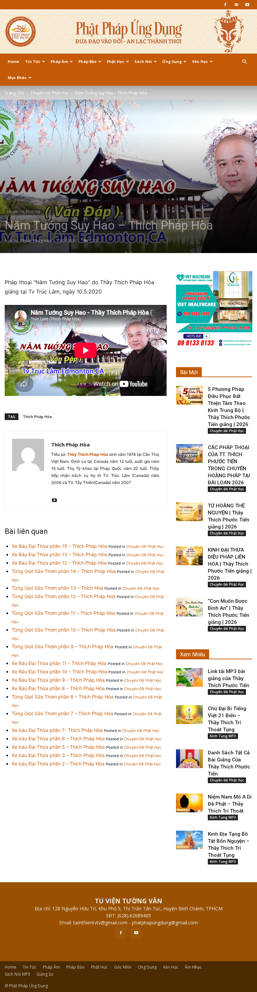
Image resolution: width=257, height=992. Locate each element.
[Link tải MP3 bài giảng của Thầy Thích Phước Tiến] (189, 677)
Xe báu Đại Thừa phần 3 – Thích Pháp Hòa (58, 755)
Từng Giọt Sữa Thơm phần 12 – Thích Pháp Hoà (63, 596)
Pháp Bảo (87, 61)
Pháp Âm (59, 61)
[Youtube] (247, 4)
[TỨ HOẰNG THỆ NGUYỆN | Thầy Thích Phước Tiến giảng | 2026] (189, 511)
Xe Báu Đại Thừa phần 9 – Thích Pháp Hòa (58, 680)
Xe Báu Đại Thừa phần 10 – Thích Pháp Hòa (59, 671)
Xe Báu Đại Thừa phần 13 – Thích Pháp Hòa (59, 554)
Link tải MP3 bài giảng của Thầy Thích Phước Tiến (228, 678)
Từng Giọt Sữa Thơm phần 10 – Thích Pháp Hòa (64, 630)
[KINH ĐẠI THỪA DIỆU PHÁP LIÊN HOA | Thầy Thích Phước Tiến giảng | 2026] (189, 556)
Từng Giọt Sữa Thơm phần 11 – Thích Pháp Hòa (63, 613)
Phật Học (115, 61)
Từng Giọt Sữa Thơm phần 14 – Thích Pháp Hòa (64, 571)
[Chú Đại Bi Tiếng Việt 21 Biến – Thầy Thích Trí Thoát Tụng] (189, 714)
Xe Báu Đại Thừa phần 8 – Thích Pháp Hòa (58, 688)
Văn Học (200, 61)
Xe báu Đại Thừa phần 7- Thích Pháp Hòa (57, 730)
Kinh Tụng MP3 (223, 736)
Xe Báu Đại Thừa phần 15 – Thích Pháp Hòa (59, 546)
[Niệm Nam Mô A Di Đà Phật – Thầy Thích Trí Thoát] (189, 803)
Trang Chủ (14, 93)
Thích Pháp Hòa (36, 240)
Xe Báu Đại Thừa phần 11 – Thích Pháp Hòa (59, 663)
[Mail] (236, 4)
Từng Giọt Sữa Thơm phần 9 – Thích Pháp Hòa (62, 646)
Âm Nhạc (193, 967)
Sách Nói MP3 (17, 974)
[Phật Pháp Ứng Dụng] (128, 32)
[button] (244, 62)
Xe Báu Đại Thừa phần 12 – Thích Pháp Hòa (59, 563)
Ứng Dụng (172, 61)
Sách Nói (143, 61)
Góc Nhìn (123, 967)
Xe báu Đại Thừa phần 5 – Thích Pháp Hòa (58, 747)
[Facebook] (225, 4)
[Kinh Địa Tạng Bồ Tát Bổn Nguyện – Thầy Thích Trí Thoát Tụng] (189, 840)
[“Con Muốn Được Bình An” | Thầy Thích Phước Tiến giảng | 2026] (189, 607)
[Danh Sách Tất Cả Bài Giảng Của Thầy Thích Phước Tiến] (189, 758)
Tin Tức (32, 61)
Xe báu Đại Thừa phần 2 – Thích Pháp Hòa (58, 763)
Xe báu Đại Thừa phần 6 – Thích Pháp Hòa (58, 738)
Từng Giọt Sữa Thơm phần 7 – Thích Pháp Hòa (62, 713)
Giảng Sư (44, 974)
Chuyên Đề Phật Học (49, 93)
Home (13, 61)
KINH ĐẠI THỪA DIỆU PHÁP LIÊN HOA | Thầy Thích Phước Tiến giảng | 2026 (230, 564)
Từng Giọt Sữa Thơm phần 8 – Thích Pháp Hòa (62, 696)
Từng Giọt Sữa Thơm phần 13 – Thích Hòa (57, 588)
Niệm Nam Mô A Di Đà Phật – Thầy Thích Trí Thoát (230, 804)
